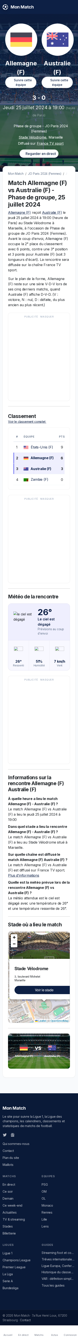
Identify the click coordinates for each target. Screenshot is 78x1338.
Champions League (16, 1260)
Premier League (14, 1267)
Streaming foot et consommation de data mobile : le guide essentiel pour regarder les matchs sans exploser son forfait (58, 1253)
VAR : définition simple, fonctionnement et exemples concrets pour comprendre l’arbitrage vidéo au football (58, 1278)
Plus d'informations (23, 875)
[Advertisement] (39, 359)
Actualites (9, 1212)
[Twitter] (5, 1134)
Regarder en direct (40, 153)
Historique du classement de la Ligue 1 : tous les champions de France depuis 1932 (58, 1272)
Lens (45, 1226)
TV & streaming (14, 1219)
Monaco (47, 1205)
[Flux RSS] (19, 1135)
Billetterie (9, 1233)
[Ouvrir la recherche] (71, 7)
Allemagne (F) (19, 212)
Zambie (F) (39, 479)
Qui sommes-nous (16, 1144)
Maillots (8, 1165)
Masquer (47, 316)
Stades (8, 1226)
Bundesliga (10, 1288)
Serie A (8, 1281)
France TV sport (50, 143)
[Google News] (12, 1134)
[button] (14, 937)
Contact (8, 1151)
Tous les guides (53, 1285)
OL (44, 1198)
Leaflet (42, 1020)
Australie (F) (52, 212)
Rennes (47, 1212)
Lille (44, 1219)
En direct (9, 1184)
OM (44, 1191)
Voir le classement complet (27, 421)
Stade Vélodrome (32, 137)
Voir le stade (44, 989)
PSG (45, 1184)
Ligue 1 (7, 1253)
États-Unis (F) (42, 447)
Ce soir (8, 1191)
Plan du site (11, 1158)
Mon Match (16, 173)
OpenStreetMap (59, 1020)
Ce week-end (12, 1205)
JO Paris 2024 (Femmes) (44, 173)
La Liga (8, 1274)
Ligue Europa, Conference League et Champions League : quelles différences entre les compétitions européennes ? (58, 1266)
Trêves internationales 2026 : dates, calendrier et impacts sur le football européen (58, 1259)
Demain (8, 1198)
